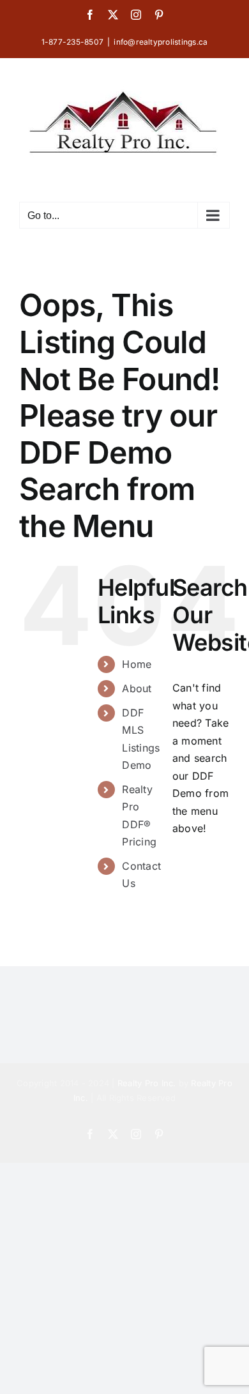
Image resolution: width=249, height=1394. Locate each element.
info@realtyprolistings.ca (160, 42)
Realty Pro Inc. (146, 1083)
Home (136, 664)
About (136, 688)
